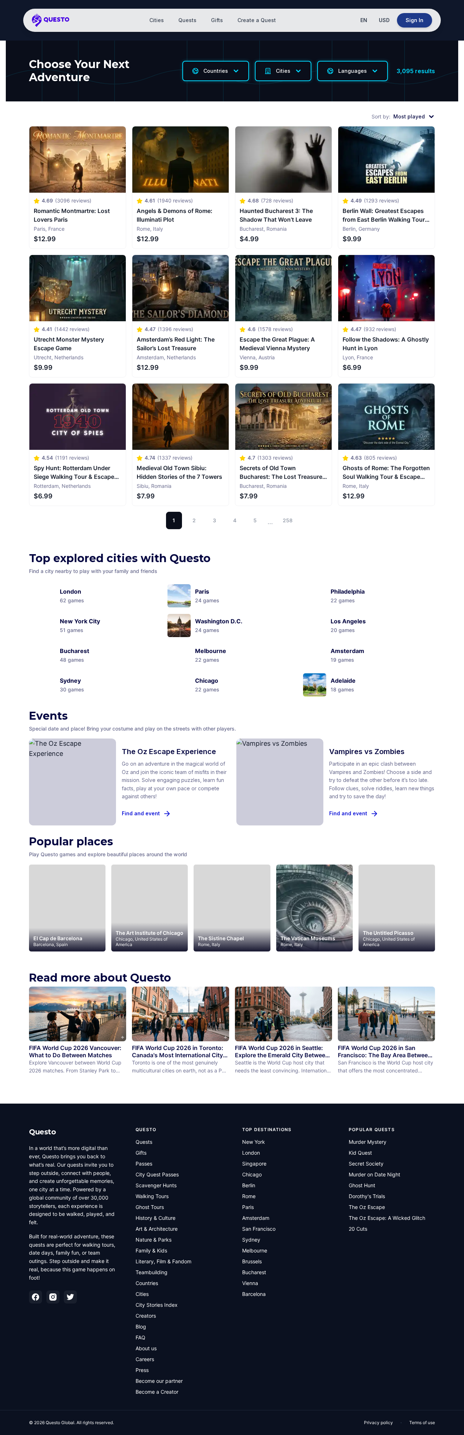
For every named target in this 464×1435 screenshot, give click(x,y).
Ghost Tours (150, 1207)
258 (288, 520)
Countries (147, 1283)
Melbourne (254, 1250)
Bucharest (254, 1272)
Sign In (414, 20)
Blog (141, 1326)
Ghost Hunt (362, 1185)
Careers (145, 1359)
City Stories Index (157, 1305)
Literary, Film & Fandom (163, 1261)
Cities (156, 20)
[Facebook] (35, 1297)
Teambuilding (151, 1272)
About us (146, 1348)
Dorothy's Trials (367, 1196)
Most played (409, 116)
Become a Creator (157, 1392)
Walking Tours (152, 1196)
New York (253, 1142)
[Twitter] (70, 1297)
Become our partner (159, 1381)
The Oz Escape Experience (169, 751)
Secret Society (366, 1163)
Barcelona (254, 1294)
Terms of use (422, 1422)
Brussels (252, 1261)
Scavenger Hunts (156, 1185)
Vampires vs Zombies (367, 751)
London (251, 1153)
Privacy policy (378, 1422)
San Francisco (259, 1229)
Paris (248, 1207)
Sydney (251, 1240)
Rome (249, 1196)
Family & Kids (151, 1250)
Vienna (250, 1283)
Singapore (254, 1163)
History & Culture (155, 1218)
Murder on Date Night (374, 1174)
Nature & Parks (153, 1240)
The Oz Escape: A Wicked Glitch (387, 1218)
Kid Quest (360, 1153)
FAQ (140, 1337)
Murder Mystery (367, 1142)
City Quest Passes (157, 1174)
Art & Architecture (157, 1229)
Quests (187, 20)
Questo (42, 1132)
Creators (146, 1316)
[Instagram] (52, 1297)
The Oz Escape (367, 1207)
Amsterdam (255, 1218)
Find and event (141, 813)
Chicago (252, 1174)
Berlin (248, 1185)
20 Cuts (358, 1229)
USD (384, 20)
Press (142, 1370)
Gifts (217, 20)
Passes (144, 1163)
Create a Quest (256, 20)
